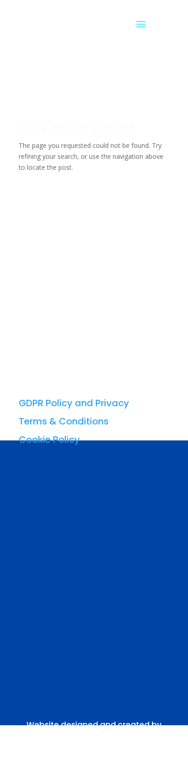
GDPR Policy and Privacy (74, 403)
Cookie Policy (49, 439)
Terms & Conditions (64, 421)
